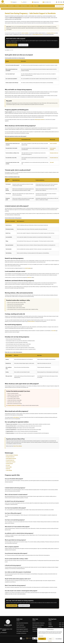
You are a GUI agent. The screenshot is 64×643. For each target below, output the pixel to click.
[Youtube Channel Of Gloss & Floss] (61, 2)
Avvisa (50, 638)
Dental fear (8, 468)
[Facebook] (59, 2)
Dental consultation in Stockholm (12, 455)
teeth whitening (16, 417)
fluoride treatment (31, 321)
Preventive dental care (54, 157)
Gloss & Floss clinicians (17, 446)
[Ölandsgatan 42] (11, 2)
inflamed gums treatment (39, 119)
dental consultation (25, 33)
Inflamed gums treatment (10, 461)
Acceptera (42, 638)
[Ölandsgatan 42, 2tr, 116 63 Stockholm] (1, 628)
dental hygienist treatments (38, 34)
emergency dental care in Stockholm (14, 405)
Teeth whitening (9, 470)
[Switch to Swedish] (39, 6)
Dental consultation (53, 143)
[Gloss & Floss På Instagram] (56, 2)
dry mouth (53, 330)
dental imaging (28, 268)
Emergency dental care (23, 44)
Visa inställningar (59, 638)
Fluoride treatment (9, 463)
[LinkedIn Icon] (63, 2)
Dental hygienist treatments (11, 458)
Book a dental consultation (12, 44)
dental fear (29, 277)
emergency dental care (51, 33)
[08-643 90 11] (22, 2)
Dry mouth (52, 162)
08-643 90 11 (4, 632)
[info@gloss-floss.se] (32, 2)
